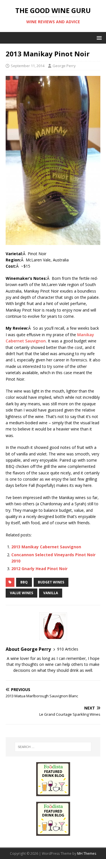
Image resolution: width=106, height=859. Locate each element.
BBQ (24, 582)
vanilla (50, 593)
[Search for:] (53, 747)
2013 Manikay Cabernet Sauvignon (46, 546)
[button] (98, 37)
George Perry (64, 65)
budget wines (51, 582)
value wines (21, 593)
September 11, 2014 (27, 65)
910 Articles (67, 649)
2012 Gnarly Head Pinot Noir (39, 568)
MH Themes (86, 853)
